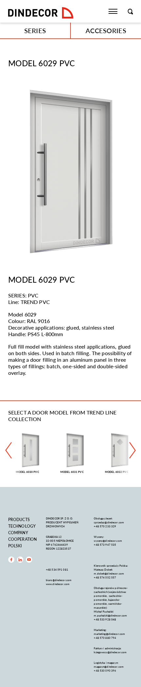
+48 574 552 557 (105, 577)
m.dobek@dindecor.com (109, 573)
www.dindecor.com (58, 584)
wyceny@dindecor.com (108, 540)
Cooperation (22, 539)
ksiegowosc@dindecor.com (110, 652)
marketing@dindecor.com (109, 634)
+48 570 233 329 (105, 526)
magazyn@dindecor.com (109, 666)
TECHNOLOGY (22, 526)
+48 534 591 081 (57, 569)
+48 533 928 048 (105, 619)
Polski (15, 546)
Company (18, 532)
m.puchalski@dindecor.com (110, 615)
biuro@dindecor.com (58, 580)
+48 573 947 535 (105, 544)
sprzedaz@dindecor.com (109, 522)
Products (19, 519)
